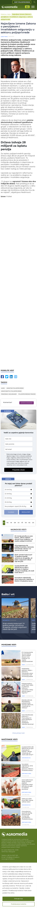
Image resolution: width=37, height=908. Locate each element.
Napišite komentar (26, 403)
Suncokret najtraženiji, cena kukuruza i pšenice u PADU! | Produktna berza (27, 767)
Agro (3, 388)
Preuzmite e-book (18, 470)
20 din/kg (8, 489)
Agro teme (4, 36)
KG (29, 522)
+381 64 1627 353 (12, 855)
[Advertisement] (18, 284)
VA (26, 522)
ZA (33, 522)
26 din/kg (8, 502)
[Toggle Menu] (33, 7)
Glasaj (11, 512)
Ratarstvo (6, 620)
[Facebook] (2, 376)
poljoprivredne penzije (27, 394)
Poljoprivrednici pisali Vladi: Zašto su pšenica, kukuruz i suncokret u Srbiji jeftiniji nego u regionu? (27, 688)
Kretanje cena (26, 773)
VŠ (22, 522)
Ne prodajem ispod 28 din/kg (15, 506)
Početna (3, 14)
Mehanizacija (26, 757)
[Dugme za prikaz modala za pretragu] (35, 2)
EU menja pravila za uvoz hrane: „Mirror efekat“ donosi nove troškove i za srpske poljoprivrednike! (27, 657)
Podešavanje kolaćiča (18, 904)
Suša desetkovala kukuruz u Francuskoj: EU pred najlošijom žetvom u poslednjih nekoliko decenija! (28, 719)
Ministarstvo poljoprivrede (11, 391)
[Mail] (15, 376)
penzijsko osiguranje (9, 394)
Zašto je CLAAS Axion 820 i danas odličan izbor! (27, 800)
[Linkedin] (11, 376)
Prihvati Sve (18, 898)
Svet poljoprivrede (22, 2)
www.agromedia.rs (8, 859)
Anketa (8, 479)
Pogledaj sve (18, 733)
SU (18, 522)
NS (7, 522)
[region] (18, 885)
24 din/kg (8, 498)
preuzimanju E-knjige (13, 461)
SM (15, 522)
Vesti (8, 14)
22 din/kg (8, 494)
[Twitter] (6, 376)
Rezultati (26, 512)
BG (4, 522)
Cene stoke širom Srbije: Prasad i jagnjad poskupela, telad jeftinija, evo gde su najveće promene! (27, 784)
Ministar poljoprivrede (15, 388)
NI (11, 522)
